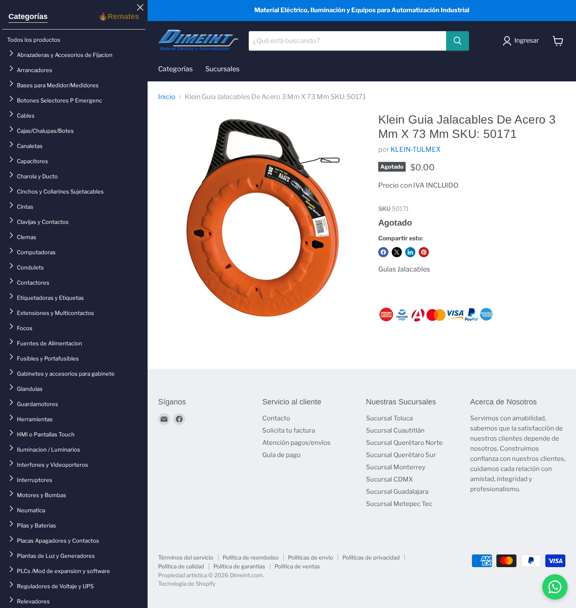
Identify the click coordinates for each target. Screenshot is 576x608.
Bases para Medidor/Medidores (58, 85)
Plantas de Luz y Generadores (56, 555)
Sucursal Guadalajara (397, 491)
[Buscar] (457, 41)
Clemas (26, 237)
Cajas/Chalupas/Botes (45, 130)
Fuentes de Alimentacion (49, 343)
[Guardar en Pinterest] (424, 252)
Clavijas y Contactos (43, 221)
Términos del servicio (185, 557)
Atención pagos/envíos (296, 443)
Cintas (25, 206)
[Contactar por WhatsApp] (555, 587)
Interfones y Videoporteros (52, 464)
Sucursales (222, 69)
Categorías (28, 16)
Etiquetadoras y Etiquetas (50, 297)
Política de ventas (297, 566)
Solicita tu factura (288, 430)
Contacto (276, 418)
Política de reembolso (251, 557)
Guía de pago (281, 455)
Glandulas (30, 388)
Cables (26, 115)
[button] (522, 41)
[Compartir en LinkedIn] (410, 252)
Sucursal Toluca (389, 418)
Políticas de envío (310, 557)
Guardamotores (37, 404)
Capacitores (32, 161)
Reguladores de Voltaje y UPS (55, 586)
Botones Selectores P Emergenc (59, 100)
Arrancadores (34, 70)
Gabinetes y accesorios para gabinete (66, 373)
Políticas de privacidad (371, 557)
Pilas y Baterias (36, 525)
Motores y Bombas (41, 495)
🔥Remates (118, 16)
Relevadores (33, 601)
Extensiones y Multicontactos (55, 312)
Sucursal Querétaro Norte (404, 443)
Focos (24, 328)
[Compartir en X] (397, 252)
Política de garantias (239, 566)
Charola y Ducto (37, 176)
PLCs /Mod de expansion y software (63, 571)
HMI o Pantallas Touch (46, 434)
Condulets (30, 267)
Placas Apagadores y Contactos (58, 540)
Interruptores (34, 479)
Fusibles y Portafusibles (48, 358)
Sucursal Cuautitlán (395, 430)
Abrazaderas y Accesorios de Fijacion (65, 54)
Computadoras (36, 252)
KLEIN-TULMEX (415, 149)
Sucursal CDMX (389, 479)
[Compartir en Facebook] (383, 252)
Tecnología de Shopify (186, 583)
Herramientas (35, 419)
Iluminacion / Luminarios (48, 449)
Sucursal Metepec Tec (399, 504)
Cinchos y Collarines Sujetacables (60, 191)
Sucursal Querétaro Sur (401, 455)
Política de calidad (181, 566)
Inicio (166, 97)
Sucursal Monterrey (395, 467)
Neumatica (31, 510)
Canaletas (30, 146)
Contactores (33, 282)
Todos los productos (33, 39)
